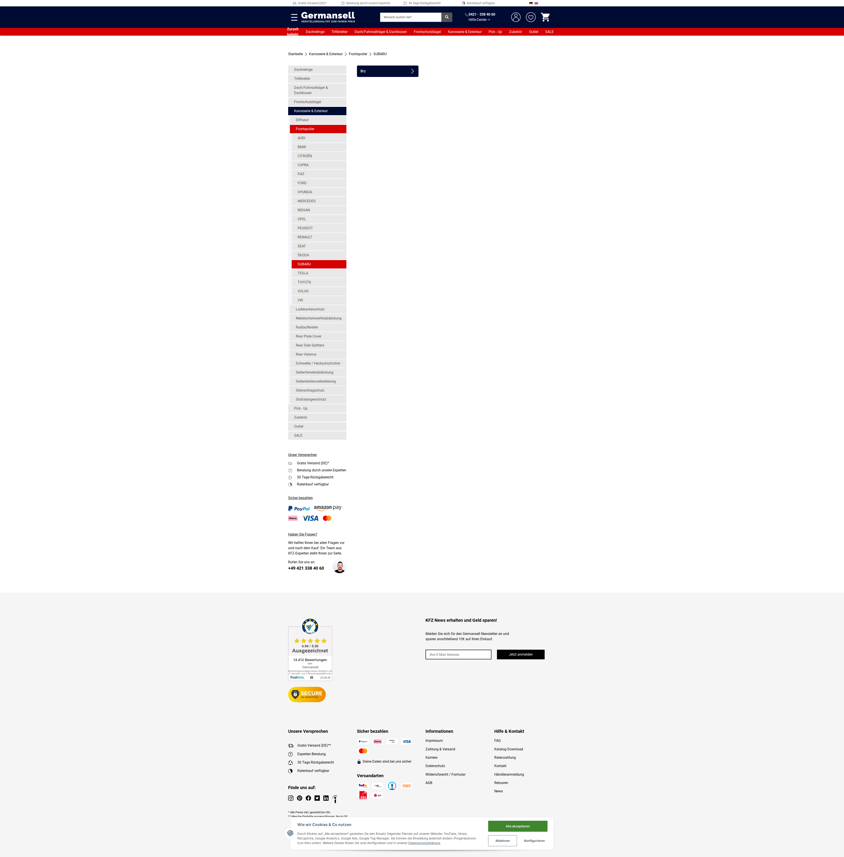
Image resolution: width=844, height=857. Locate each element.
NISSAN (304, 210)
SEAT (302, 246)
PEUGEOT (305, 228)
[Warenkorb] (545, 17)
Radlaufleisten (307, 327)
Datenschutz (435, 766)
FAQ (497, 740)
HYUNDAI (305, 192)
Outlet (533, 32)
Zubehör (515, 32)
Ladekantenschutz (310, 309)
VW (300, 300)
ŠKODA (303, 255)
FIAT (301, 174)
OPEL (302, 219)
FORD (302, 183)
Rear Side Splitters (310, 345)
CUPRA (303, 165)
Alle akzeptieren (518, 826)
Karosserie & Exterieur (465, 32)
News (498, 791)
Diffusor (302, 120)
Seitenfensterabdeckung (314, 372)
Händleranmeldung (509, 774)
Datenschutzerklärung (424, 843)
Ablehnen (502, 840)
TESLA (303, 273)
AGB (429, 783)
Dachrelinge (315, 32)
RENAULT (305, 237)
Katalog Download (508, 749)
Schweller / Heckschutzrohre (318, 363)
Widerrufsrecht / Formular (446, 774)
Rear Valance (306, 354)
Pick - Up (495, 32)
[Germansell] (328, 17)
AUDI (301, 138)
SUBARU (304, 264)
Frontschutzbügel (427, 32)
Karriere (431, 757)
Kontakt (500, 766)
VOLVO (303, 291)
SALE (549, 32)
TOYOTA (304, 282)
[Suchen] (446, 17)
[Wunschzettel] (530, 17)
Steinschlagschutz (310, 390)
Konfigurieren (534, 840)
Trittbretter (339, 32)
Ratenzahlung (505, 757)
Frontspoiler (305, 129)
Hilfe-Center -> (479, 20)
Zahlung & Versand (440, 749)
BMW (302, 147)
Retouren (501, 783)
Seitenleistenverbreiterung (316, 381)
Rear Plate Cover (308, 336)
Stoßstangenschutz (311, 399)
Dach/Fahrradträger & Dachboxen (381, 32)
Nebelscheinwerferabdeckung (319, 318)
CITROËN (305, 156)
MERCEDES (307, 201)
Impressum (434, 740)
